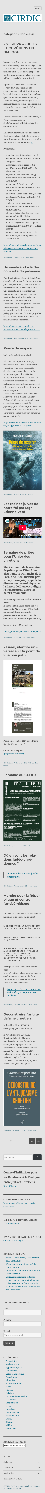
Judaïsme (10, 1393)
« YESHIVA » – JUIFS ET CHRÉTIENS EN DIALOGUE (20, 48)
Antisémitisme (12, 1364)
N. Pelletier (7, 257)
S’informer (8, 1468)
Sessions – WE (12, 1415)
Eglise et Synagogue (15, 1374)
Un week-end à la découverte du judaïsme (21, 269)
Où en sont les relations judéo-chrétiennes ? (19, 859)
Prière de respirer (18, 348)
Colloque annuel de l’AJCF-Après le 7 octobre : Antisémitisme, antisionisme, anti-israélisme (24, 1286)
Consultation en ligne (13, 1240)
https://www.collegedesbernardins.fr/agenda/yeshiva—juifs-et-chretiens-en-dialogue (22, 248)
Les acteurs (11, 1399)
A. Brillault (7, 1130)
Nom (5, 1308)
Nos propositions (11, 1223)
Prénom (7, 1320)
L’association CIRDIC (12, 1479)
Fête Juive (10, 1380)
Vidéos (9, 1425)
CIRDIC (6, 1486)
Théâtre (9, 1422)
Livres (31, 763)
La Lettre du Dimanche (16, 1396)
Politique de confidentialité (20, 1486)
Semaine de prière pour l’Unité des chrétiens (18, 556)
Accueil (6, 1456)
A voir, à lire (11, 1361)
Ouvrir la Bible (12, 1412)
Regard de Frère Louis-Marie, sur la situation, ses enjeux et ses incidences (24, 992)
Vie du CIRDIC (12, 1428)
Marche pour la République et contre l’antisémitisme (21, 900)
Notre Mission (9, 1186)
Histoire (9, 1390)
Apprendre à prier (14, 1367)
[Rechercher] (37, 1157)
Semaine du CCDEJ (19, 775)
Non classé (30, 257)
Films (8, 1387)
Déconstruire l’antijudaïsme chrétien (21, 1016)
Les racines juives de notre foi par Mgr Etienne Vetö (20, 508)
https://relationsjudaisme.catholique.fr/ (22, 631)
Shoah (9, 1419)
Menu (37, 8)
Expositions (11, 1377)
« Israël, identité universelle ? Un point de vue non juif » (21, 651)
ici (32, 142)
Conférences (11, 1371)
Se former (7, 1462)
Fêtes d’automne (13, 1383)
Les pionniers (12, 1403)
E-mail (6, 1331)
